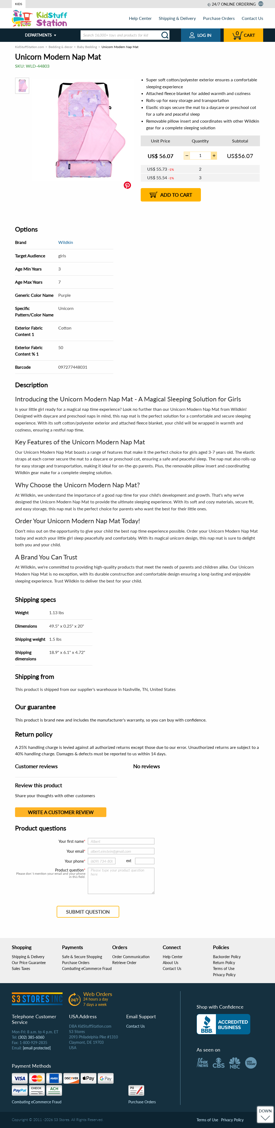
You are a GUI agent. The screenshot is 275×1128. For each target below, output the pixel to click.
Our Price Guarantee (29, 962)
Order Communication (131, 956)
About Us (170, 962)
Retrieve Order (124, 962)
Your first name (71, 841)
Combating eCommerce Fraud (87, 968)
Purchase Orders (219, 18)
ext (128, 860)
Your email (75, 851)
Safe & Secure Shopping (82, 956)
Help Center (140, 18)
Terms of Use (223, 968)
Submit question (88, 912)
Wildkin (65, 242)
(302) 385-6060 (31, 1037)
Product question (69, 870)
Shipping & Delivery (177, 18)
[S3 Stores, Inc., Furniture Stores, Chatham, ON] (223, 1024)
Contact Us (252, 18)
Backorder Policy (227, 956)
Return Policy (224, 962)
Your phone (74, 861)
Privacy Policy (224, 974)
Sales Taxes (21, 968)
